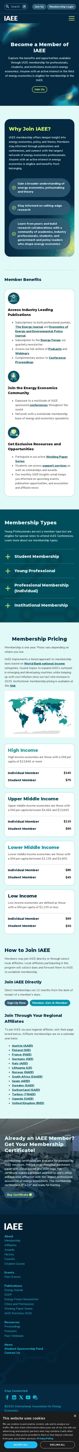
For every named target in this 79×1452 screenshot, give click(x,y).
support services (54, 466)
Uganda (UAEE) (23, 1099)
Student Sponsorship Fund (23, 1349)
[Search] (24, 6)
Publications (13, 1286)
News (8, 1345)
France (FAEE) (22, 1055)
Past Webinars (14, 1336)
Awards (9, 1250)
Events (9, 1273)
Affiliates (10, 1245)
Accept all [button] (21, 1444)
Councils (9, 1259)
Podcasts (55, 349)
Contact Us (12, 1353)
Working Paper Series (18, 1309)
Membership (12, 1241)
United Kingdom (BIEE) (28, 1103)
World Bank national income (44, 664)
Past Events (12, 1277)
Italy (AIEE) (20, 1063)
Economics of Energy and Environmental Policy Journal (41, 331)
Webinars (22, 353)
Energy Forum (50, 340)
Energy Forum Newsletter (21, 1299)
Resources (12, 1322)
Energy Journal (13, 1290)
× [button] (74, 1416)
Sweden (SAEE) (23, 1085)
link (12, 686)
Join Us (39, 6)
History (9, 1254)
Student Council (14, 1264)
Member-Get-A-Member (50, 1003)
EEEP (8, 1295)
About (8, 1236)
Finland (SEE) (21, 1050)
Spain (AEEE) (21, 1081)
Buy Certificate (18, 1195)
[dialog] (39, 1432)
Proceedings (12, 1326)
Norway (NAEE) (23, 1072)
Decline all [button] (57, 1444)
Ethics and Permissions (19, 1304)
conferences (39, 405)
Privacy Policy (45, 1438)
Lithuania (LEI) (22, 1068)
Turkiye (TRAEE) (24, 1094)
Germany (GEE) (22, 1059)
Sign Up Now (16, 1003)
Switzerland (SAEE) (26, 1090)
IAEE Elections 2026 (18, 1313)
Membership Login (61, 6)
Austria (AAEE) (22, 1046)
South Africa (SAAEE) (27, 1077)
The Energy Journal (29, 327)
